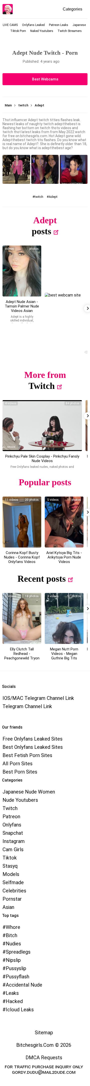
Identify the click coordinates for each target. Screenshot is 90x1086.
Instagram (13, 841)
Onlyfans (11, 825)
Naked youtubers (41, 31)
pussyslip (16, 968)
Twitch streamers (70, 31)
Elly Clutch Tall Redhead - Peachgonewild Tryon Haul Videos (22, 656)
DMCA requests (44, 1058)
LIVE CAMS (10, 25)
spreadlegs (18, 952)
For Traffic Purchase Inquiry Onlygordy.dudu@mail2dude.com (44, 1069)
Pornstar (12, 899)
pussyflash (17, 977)
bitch (11, 935)
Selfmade (13, 882)
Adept (53, 197)
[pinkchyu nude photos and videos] (42, 425)
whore (13, 927)
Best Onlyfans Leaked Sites (32, 747)
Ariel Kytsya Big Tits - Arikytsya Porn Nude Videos (64, 557)
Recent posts (42, 579)
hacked (14, 1001)
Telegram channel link (27, 706)
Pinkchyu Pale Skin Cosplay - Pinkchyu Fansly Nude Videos (42, 458)
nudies (13, 944)
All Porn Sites (17, 764)
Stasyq (10, 866)
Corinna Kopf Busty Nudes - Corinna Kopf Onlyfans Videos (22, 557)
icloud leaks (20, 1010)
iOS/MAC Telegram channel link (38, 698)
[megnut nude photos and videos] (64, 618)
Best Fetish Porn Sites (27, 755)
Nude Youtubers (20, 800)
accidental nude (24, 985)
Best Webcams (45, 79)
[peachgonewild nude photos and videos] (21, 618)
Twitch (41, 386)
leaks (12, 993)
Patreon (11, 816)
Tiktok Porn (18, 31)
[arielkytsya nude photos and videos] (64, 522)
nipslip (13, 960)
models (10, 874)
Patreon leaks (58, 25)
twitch (38, 197)
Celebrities (14, 891)
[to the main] (7, 9)
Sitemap (44, 1033)
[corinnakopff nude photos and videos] (21, 522)
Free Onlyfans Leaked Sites (32, 739)
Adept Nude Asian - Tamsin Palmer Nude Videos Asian (22, 306)
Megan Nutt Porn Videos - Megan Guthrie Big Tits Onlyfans (64, 656)
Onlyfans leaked (33, 25)
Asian (8, 907)
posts (41, 231)
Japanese (79, 25)
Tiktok (9, 858)
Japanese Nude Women (28, 792)
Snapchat (12, 833)
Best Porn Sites (19, 772)
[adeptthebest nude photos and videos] (21, 271)
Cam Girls (13, 849)
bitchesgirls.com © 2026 (43, 1045)
